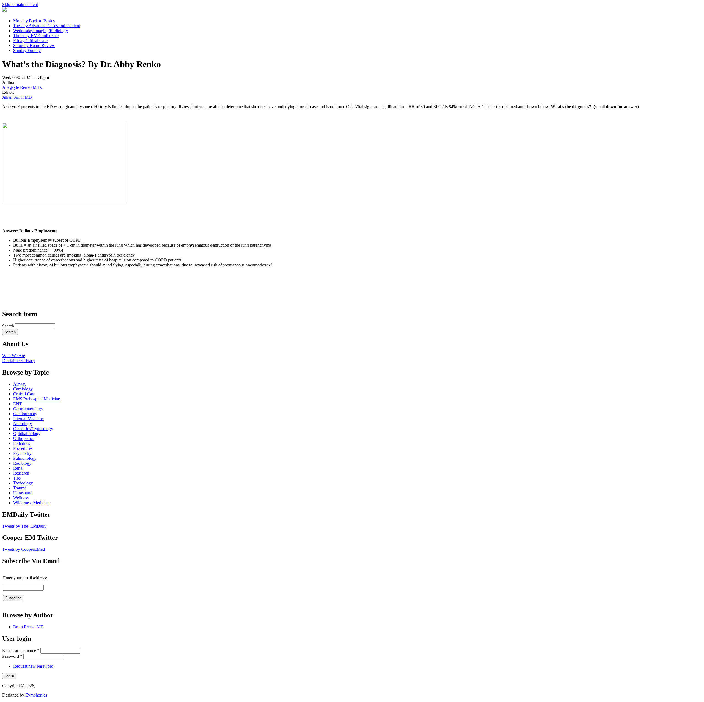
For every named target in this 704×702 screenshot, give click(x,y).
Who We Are (13, 355)
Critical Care (24, 394)
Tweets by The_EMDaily (24, 526)
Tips (17, 478)
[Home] (4, 10)
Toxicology (23, 483)
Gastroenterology (28, 408)
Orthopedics (23, 438)
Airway (19, 384)
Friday (30, 40)
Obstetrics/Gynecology (33, 428)
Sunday (27, 50)
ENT (17, 403)
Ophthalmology (26, 433)
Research (21, 473)
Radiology (22, 463)
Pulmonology (25, 458)
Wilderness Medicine (31, 502)
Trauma (19, 488)
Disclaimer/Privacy (18, 360)
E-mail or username (20, 650)
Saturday (34, 45)
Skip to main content (20, 4)
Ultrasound (22, 493)
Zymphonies (36, 695)
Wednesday (40, 30)
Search (8, 326)
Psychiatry (22, 453)
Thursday (36, 35)
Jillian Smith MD (17, 97)
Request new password (33, 666)
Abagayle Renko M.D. (22, 87)
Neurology (22, 423)
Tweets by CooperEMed (23, 549)
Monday (34, 20)
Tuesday (46, 25)
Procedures (22, 448)
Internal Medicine (28, 418)
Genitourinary (25, 413)
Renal (18, 468)
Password (12, 656)
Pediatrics (21, 443)
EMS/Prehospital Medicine (36, 399)
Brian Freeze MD (28, 626)
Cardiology (23, 389)
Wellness (21, 497)
